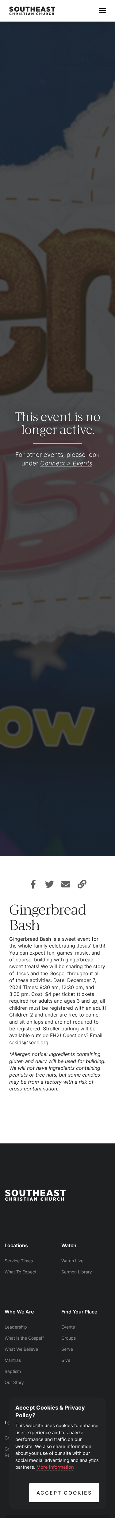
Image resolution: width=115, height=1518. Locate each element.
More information (55, 1467)
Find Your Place (79, 1312)
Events (68, 1326)
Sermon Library (76, 1271)
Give (65, 1360)
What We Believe (21, 1349)
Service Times (19, 1260)
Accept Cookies (64, 1493)
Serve (67, 1349)
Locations (16, 1245)
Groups (68, 1338)
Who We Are (19, 1312)
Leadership (16, 1326)
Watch (68, 1245)
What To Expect (20, 1271)
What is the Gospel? (24, 1338)
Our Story (14, 1382)
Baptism (13, 1371)
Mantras (13, 1360)
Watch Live (72, 1260)
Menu (102, 7)
